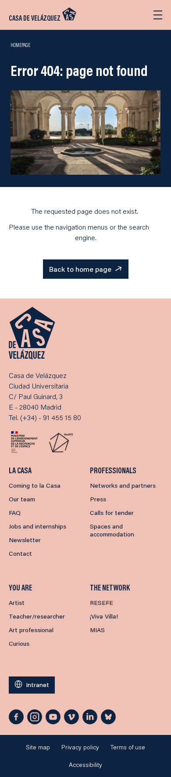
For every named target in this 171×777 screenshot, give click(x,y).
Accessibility (85, 765)
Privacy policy (80, 747)
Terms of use (127, 747)
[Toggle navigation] (157, 15)
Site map (38, 747)
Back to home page (80, 268)
